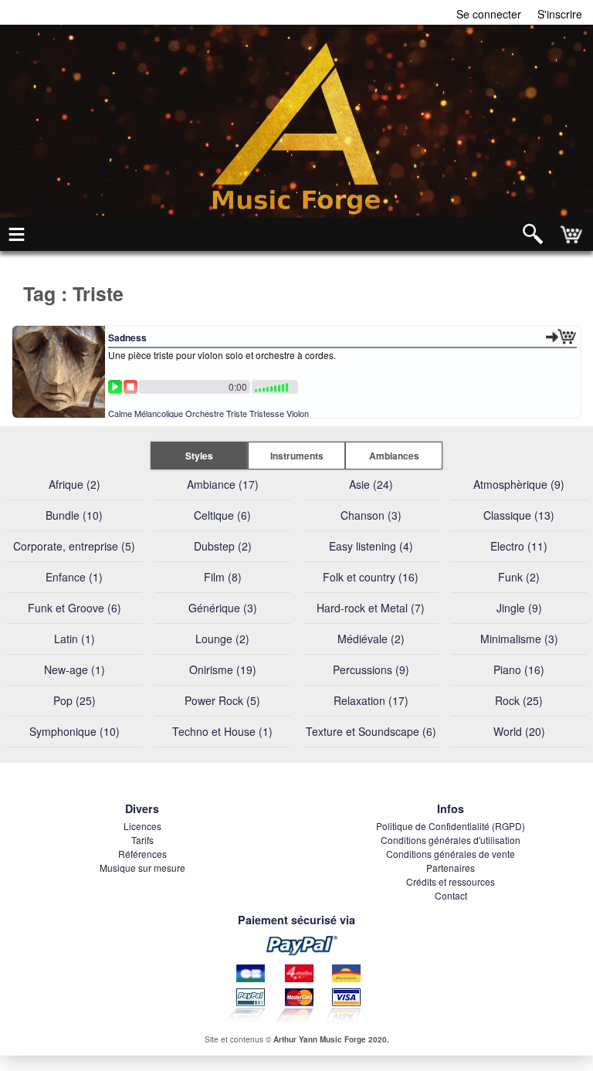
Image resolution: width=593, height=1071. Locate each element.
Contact (451, 895)
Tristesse (266, 413)
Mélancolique (158, 413)
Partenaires (450, 867)
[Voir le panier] (572, 234)
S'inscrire (559, 14)
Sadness (127, 337)
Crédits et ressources (450, 881)
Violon (297, 413)
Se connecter (488, 14)
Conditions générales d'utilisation (450, 839)
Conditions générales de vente (450, 853)
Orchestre (204, 413)
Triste (236, 413)
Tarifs (142, 839)
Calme (120, 413)
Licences (142, 825)
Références (142, 853)
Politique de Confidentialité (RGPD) (450, 825)
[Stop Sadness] (130, 387)
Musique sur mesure (142, 867)
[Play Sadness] (115, 387)
